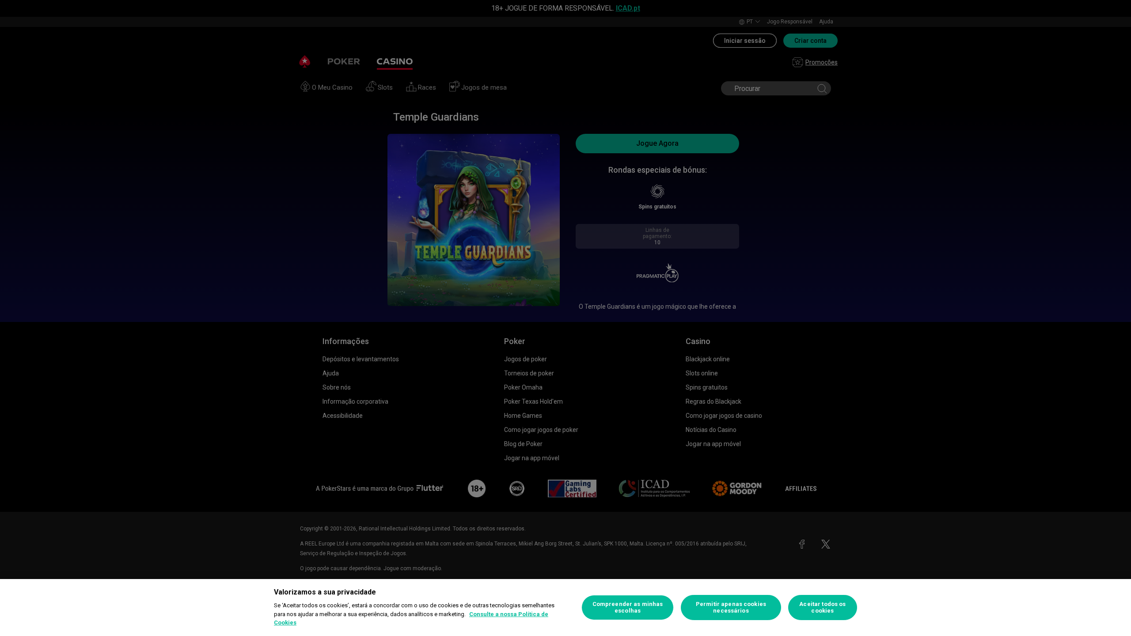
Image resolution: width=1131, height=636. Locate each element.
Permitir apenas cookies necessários (731, 607)
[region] (565, 607)
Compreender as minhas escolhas (627, 607)
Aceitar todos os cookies (822, 607)
